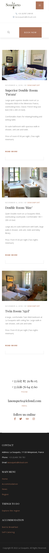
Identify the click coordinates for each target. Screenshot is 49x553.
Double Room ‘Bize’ (19, 207)
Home (5, 479)
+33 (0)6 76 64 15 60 (24, 387)
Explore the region (11, 510)
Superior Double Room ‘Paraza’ (21, 92)
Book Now (30, 32)
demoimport (33, 85)
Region (5, 494)
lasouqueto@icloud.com (25, 17)
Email (24, 406)
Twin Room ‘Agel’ (17, 311)
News (4, 489)
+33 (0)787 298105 (25, 13)
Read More (11, 151)
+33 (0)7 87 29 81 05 (24, 381)
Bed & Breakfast (10, 527)
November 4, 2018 (14, 85)
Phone (24, 392)
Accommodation (10, 484)
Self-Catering (8, 532)
